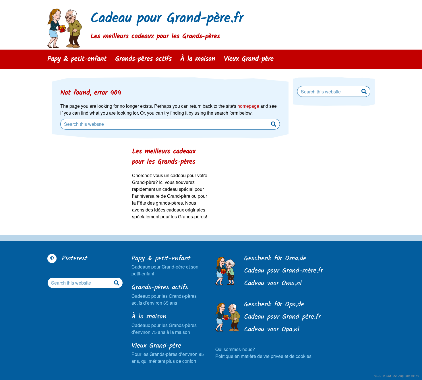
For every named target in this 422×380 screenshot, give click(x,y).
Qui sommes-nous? (235, 349)
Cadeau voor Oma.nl (273, 284)
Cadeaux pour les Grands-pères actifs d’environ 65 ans (164, 294)
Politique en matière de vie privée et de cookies (263, 356)
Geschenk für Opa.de (274, 305)
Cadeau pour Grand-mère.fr (283, 271)
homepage (248, 106)
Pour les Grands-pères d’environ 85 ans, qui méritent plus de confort (167, 353)
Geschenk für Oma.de (275, 259)
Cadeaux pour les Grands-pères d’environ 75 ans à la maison (164, 323)
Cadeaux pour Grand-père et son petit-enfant (164, 265)
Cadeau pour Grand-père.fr (166, 18)
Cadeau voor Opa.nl (271, 330)
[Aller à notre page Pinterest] (52, 258)
